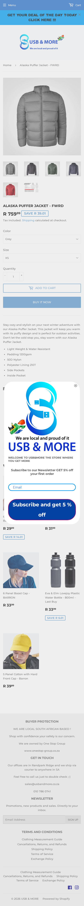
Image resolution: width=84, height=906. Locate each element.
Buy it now (42, 302)
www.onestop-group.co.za (42, 750)
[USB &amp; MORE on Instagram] (77, 888)
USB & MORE (30, 898)
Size (6, 250)
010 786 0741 (42, 791)
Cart (78, 5)
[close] (79, 14)
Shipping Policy (42, 849)
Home (7, 65)
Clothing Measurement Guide (42, 839)
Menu (12, 5)
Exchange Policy (42, 858)
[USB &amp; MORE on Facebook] (70, 888)
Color (7, 231)
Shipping (28, 220)
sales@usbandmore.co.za (42, 784)
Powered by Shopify (56, 898)
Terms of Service (42, 854)
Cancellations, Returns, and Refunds (42, 844)
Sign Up (73, 819)
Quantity (9, 268)
